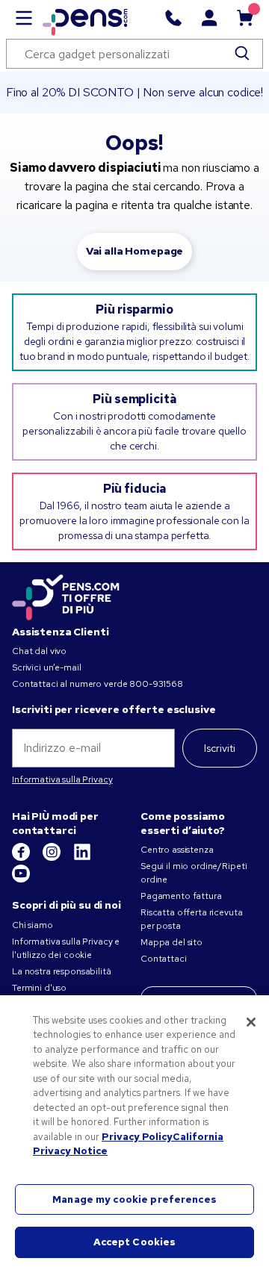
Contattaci (163, 959)
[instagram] (53, 858)
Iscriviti (219, 748)
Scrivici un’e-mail (46, 667)
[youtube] (21, 879)
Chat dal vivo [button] (39, 651)
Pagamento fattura (181, 896)
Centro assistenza (177, 850)
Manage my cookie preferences (134, 1199)
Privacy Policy (137, 1136)
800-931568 (156, 684)
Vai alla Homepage (135, 251)
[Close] (251, 1022)
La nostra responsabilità (61, 971)
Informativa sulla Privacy (62, 779)
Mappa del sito (171, 942)
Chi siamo (32, 925)
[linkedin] (82, 858)
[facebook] (22, 858)
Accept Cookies (134, 1242)
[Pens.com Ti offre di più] (66, 595)
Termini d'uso (39, 988)
